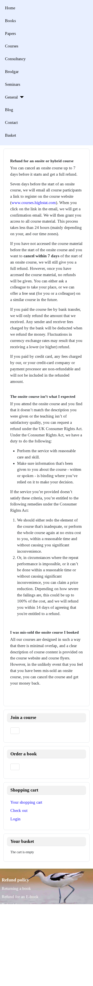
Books (10, 20)
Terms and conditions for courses (29, 921)
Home (10, 8)
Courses (11, 46)
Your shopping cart (26, 802)
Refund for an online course (25, 905)
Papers (10, 33)
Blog (9, 109)
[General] (21, 97)
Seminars (12, 84)
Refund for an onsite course (24, 913)
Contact (11, 122)
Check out (18, 810)
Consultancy (15, 59)
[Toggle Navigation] (14, 730)
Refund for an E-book (20, 896)
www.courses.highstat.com (33, 202)
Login (15, 819)
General (11, 97)
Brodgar (12, 71)
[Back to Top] (85, 978)
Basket (10, 135)
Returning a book (16, 888)
